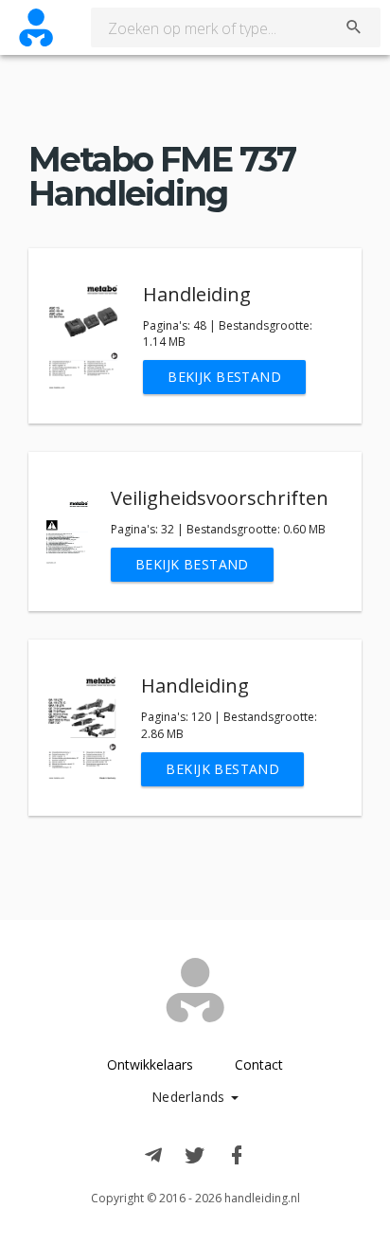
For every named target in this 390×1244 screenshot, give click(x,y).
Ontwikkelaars (150, 1064)
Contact (259, 1064)
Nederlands (190, 1097)
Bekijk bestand (224, 377)
